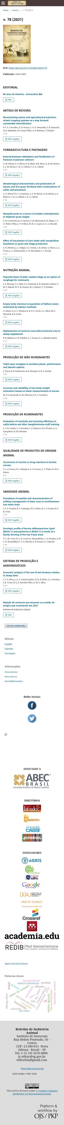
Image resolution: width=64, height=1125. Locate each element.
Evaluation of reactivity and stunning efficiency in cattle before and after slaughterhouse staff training (31, 423)
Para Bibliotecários (14, 681)
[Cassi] (32, 831)
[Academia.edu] (32, 938)
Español (9, 648)
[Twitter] (32, 718)
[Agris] (32, 863)
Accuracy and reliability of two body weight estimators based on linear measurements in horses (31, 389)
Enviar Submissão (16, 625)
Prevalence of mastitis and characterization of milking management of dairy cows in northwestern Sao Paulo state (31, 501)
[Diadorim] (32, 822)
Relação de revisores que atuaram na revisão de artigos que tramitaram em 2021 (28, 604)
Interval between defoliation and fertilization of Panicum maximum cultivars (28, 158)
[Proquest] (32, 878)
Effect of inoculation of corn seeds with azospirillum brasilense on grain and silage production (31, 242)
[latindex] (32, 811)
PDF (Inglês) (13, 139)
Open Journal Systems (16, 963)
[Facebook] (32, 705)
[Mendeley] (32, 930)
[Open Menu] (3, 3)
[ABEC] (32, 788)
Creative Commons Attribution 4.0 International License (35, 1092)
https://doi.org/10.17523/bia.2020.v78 (28, 67)
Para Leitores (11, 672)
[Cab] (32, 872)
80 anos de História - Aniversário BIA (22, 94)
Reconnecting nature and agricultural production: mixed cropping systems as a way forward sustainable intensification (30, 120)
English (8, 644)
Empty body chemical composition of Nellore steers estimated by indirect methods (31, 305)
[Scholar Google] (32, 888)
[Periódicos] (32, 840)
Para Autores (11, 676)
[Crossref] (32, 919)
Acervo (15, 10)
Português (10, 653)
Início (6, 10)
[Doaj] (32, 897)
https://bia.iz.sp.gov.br (32, 1068)
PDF (9, 99)
